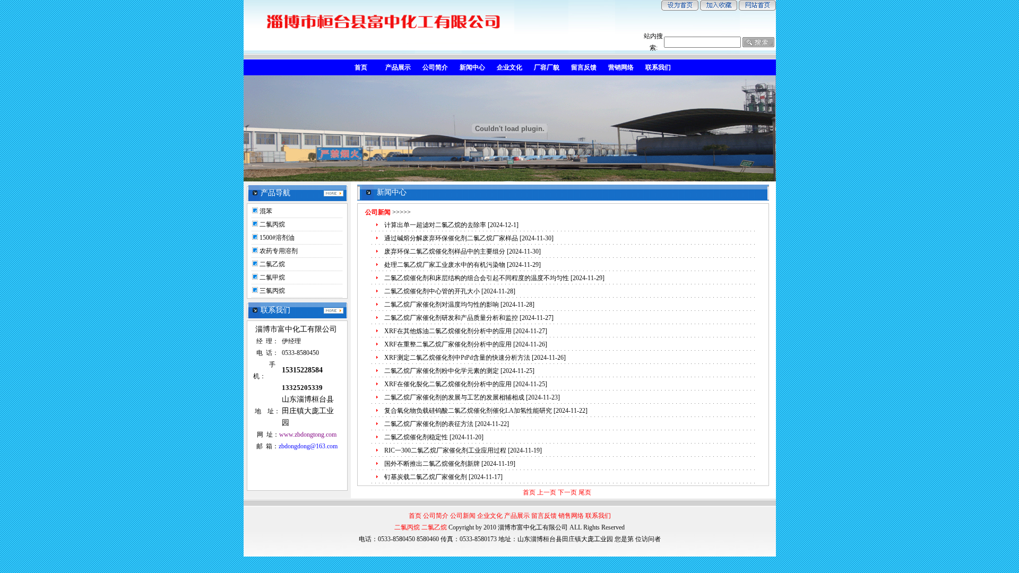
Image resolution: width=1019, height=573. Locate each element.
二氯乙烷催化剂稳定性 (416, 437)
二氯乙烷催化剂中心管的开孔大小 (432, 291)
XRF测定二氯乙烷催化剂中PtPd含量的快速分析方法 (457, 357)
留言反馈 (544, 515)
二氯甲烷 (272, 277)
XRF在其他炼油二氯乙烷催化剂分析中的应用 (448, 331)
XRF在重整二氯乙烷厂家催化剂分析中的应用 (448, 344)
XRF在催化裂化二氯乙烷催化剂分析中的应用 (448, 384)
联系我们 (598, 515)
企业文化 (490, 515)
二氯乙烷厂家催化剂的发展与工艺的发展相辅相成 (454, 397)
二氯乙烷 (272, 264)
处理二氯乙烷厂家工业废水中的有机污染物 (444, 264)
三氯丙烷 (272, 290)
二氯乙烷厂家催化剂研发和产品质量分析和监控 (451, 318)
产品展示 (517, 515)
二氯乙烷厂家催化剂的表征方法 (428, 424)
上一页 (546, 492)
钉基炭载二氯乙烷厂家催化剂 (425, 477)
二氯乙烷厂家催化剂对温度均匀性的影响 (441, 304)
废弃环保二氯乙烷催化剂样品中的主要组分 (444, 251)
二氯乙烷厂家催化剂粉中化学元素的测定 (441, 371)
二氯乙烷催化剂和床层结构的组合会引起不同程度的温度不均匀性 (476, 278)
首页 (529, 492)
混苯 (266, 211)
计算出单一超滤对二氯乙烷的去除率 (435, 225)
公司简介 (435, 515)
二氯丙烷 (272, 224)
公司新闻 (463, 515)
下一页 (567, 492)
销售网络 (571, 515)
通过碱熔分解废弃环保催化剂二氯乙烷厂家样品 (451, 238)
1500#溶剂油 (277, 237)
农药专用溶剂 (279, 251)
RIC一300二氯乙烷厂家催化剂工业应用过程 (445, 450)
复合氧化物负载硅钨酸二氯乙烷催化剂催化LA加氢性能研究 (468, 410)
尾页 (584, 492)
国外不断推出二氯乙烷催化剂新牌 (432, 463)
